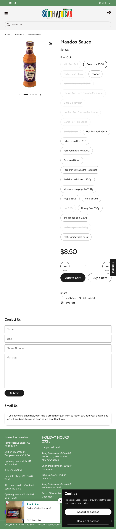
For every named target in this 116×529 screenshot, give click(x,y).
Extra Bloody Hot (73, 102)
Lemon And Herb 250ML (77, 83)
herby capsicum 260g (76, 227)
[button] (108, 14)
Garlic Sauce (71, 131)
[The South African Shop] (57, 13)
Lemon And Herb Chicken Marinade (83, 93)
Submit (14, 393)
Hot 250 (68, 208)
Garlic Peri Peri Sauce (75, 121)
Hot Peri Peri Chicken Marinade (81, 112)
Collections (19, 34)
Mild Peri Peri (71, 64)
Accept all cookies (88, 512)
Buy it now (100, 278)
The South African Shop (38, 524)
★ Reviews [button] (113, 267)
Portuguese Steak (73, 74)
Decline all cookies (88, 521)
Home (7, 34)
